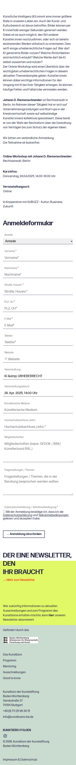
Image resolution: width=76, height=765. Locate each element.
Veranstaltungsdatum (17, 386)
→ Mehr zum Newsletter (19, 580)
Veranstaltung (12, 369)
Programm (9, 660)
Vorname (10, 251)
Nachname (11, 268)
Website (9, 352)
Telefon (8, 335)
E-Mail (8, 318)
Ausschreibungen (14, 672)
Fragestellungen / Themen (19, 470)
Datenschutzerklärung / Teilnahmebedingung (31, 507)
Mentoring (9, 666)
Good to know (11, 678)
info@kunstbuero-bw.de (18, 717)
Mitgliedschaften (14, 437)
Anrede (8, 235)
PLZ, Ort (9, 301)
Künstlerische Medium (17, 403)
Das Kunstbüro (12, 654)
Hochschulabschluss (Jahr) (19, 420)
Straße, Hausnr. (14, 285)
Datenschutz (28, 759)
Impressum (10, 759)
